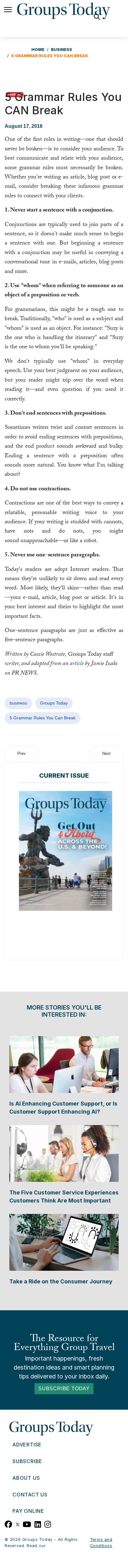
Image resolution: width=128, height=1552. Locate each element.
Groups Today (54, 703)
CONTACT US (30, 1494)
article (77, 664)
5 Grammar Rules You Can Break (42, 717)
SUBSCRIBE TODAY (64, 1388)
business (18, 703)
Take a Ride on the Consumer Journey (60, 1281)
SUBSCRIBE (27, 1461)
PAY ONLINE (28, 1511)
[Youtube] (27, 1523)
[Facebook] (8, 1523)
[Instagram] (47, 1523)
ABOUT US (26, 1478)
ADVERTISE (27, 1444)
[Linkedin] (37, 1523)
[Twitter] (18, 1523)
